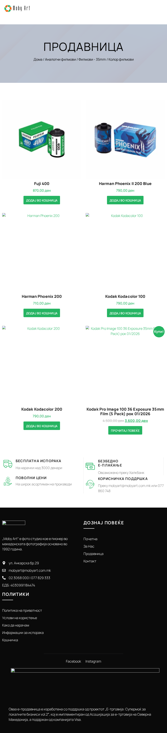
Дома (37, 59)
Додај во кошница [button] (41, 200)
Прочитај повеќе (125, 430)
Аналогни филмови (60, 59)
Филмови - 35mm (92, 59)
